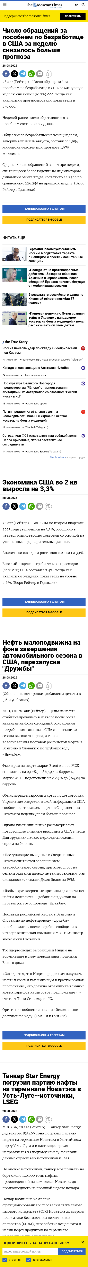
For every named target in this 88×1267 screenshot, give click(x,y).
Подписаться (44, 643)
